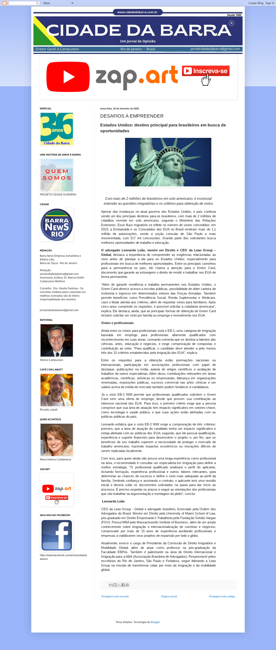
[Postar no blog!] (115, 585)
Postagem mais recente (115, 596)
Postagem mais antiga (222, 596)
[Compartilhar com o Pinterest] (127, 585)
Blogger (155, 622)
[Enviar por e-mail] (111, 585)
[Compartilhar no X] (119, 585)
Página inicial (169, 596)
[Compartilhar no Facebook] (123, 585)
